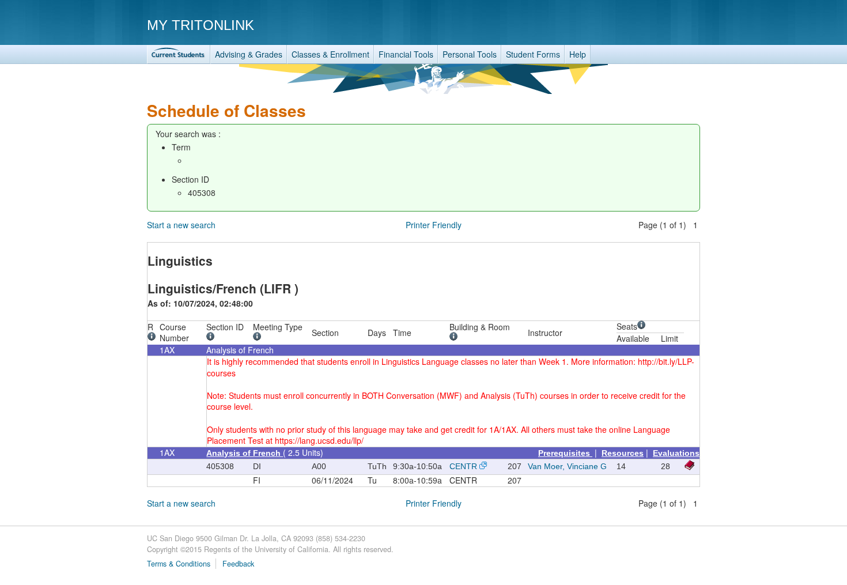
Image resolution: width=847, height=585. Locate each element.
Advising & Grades (248, 54)
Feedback (238, 563)
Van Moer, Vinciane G (567, 466)
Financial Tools (406, 54)
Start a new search (181, 225)
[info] (154, 338)
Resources (623, 453)
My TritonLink (200, 25)
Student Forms (533, 54)
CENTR (463, 466)
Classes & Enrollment (330, 54)
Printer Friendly (434, 225)
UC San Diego (634, 24)
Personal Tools (470, 54)
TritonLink (178, 54)
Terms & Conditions (178, 563)
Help (577, 54)
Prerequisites (565, 453)
